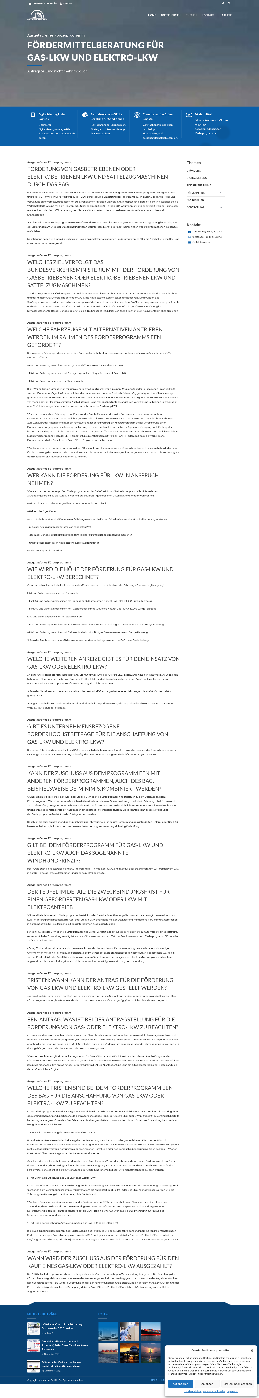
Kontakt (208, 15)
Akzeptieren (180, 1384)
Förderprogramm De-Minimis (75, 915)
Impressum (232, 1391)
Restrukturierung (199, 185)
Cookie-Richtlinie (193, 1391)
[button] (252, 1350)
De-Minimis (107, 491)
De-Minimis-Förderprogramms (89, 826)
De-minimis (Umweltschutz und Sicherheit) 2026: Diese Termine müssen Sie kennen (64, 1345)
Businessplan (195, 200)
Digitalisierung (197, 178)
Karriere (226, 15)
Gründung (194, 170)
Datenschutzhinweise (214, 1391)
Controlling (195, 207)
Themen (191, 15)
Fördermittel (196, 192)
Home (152, 15)
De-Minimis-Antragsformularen (153, 1035)
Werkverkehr (146, 495)
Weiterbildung (123, 491)
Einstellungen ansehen (237, 1384)
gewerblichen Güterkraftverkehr (114, 495)
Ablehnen (207, 1384)
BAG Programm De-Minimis (84, 868)
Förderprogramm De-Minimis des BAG (53, 814)
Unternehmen (171, 15)
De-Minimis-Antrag (149, 1039)
